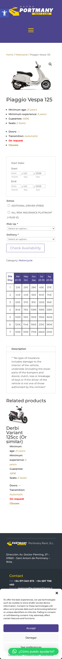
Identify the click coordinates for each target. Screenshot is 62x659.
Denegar (31, 637)
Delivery (13, 234)
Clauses (13, 145)
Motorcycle (22, 54)
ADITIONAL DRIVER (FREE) (27, 205)
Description (19, 348)
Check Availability (25, 248)
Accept (31, 628)
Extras (10, 200)
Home (9, 54)
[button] (4, 13)
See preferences (31, 647)
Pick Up (12, 224)
